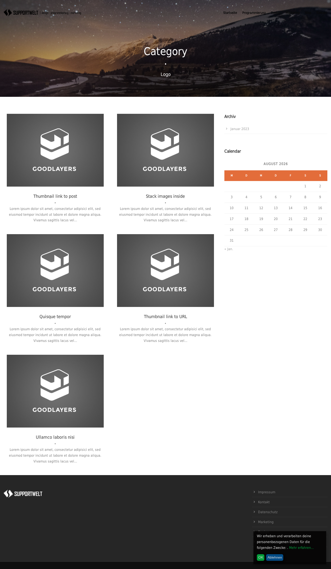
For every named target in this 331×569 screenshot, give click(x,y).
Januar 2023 (239, 129)
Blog (308, 13)
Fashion (38, 159)
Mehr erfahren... (301, 548)
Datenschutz (268, 512)
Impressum (266, 492)
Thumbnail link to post (55, 196)
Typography (179, 279)
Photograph (55, 159)
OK (260, 557)
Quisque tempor (55, 316)
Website (72, 159)
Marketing (293, 13)
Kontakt (321, 13)
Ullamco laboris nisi (55, 437)
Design (275, 13)
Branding (154, 159)
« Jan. (228, 249)
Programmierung (254, 13)
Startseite (230, 13)
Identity (169, 159)
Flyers (163, 279)
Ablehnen (275, 557)
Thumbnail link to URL (165, 316)
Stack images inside (165, 196)
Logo (180, 159)
